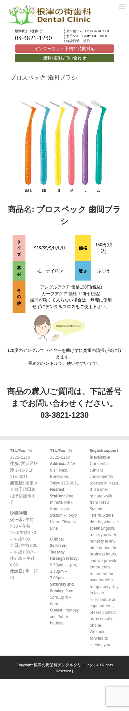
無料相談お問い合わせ (64, 58)
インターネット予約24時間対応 (64, 48)
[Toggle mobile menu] (122, 6)
